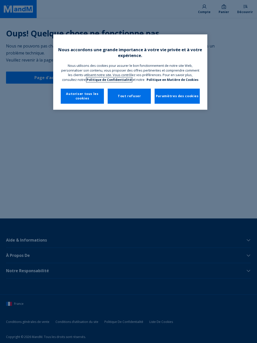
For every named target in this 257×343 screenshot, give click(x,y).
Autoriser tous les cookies (82, 96)
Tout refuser (129, 96)
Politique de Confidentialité (109, 80)
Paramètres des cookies (177, 96)
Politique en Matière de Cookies (173, 80)
